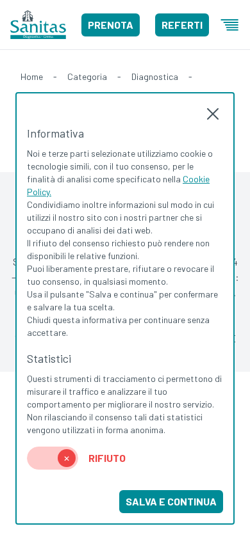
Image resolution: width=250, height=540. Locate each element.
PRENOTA (110, 25)
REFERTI (182, 25)
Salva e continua (171, 501)
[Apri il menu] (229, 25)
